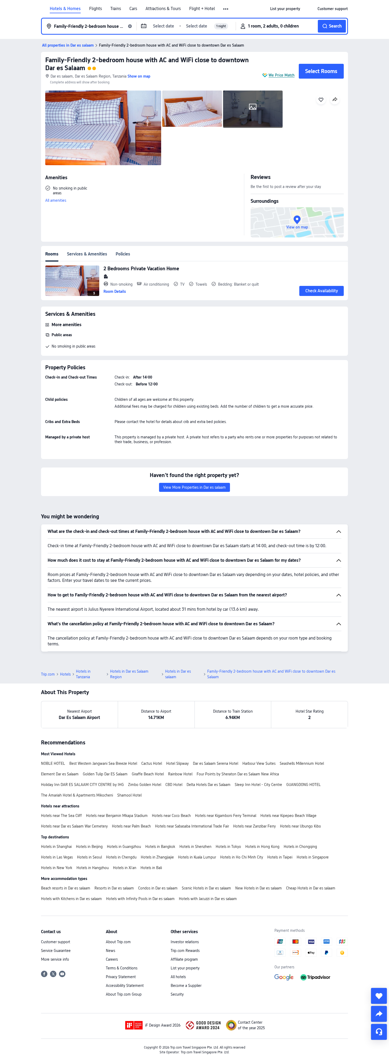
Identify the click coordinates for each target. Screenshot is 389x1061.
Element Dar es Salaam (60, 774)
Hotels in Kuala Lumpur (197, 857)
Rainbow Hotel (180, 774)
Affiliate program (184, 959)
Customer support (55, 942)
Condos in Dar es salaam (158, 888)
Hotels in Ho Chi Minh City (241, 857)
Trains (115, 8)
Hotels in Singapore (313, 857)
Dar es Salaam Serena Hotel (215, 763)
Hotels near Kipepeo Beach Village (288, 815)
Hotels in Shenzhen (195, 846)
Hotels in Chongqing (300, 846)
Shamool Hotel (129, 795)
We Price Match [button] (282, 75)
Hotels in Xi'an (124, 868)
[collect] (379, 996)
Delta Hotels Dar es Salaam (208, 785)
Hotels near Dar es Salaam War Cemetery (74, 826)
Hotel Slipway (177, 763)
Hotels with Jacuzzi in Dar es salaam (208, 899)
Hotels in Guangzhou (124, 846)
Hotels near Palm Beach (131, 826)
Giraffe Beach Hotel (148, 774)
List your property (185, 968)
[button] (226, 9)
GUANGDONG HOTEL (303, 785)
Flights (95, 8)
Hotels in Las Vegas (57, 857)
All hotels (178, 977)
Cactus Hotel (151, 763)
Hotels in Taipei (279, 857)
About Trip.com (118, 942)
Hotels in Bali (151, 868)
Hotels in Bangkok (160, 846)
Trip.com (48, 674)
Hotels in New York (56, 868)
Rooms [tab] (51, 254)
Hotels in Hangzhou (92, 868)
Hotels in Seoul (89, 857)
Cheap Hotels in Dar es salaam (310, 888)
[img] (103, 128)
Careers (112, 959)
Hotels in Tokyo (228, 846)
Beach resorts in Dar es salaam (65, 888)
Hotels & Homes (65, 8)
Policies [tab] (123, 254)
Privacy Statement (121, 977)
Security (177, 994)
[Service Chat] (379, 1032)
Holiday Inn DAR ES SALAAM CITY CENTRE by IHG (82, 785)
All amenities (55, 200)
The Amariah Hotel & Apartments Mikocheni (77, 795)
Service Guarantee (56, 950)
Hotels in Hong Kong (262, 846)
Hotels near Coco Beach (171, 815)
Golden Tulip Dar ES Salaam (105, 774)
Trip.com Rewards (185, 950)
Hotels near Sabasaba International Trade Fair (192, 826)
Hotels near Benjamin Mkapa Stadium (117, 815)
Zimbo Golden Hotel (144, 785)
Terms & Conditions (121, 968)
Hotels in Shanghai (56, 846)
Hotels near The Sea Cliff (61, 815)
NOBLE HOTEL (53, 763)
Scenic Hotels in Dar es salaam (206, 888)
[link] (285, 8)
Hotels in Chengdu (121, 857)
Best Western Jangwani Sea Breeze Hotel (103, 763)
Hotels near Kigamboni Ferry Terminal (225, 815)
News (110, 950)
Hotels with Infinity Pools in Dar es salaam (140, 899)
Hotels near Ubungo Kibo (300, 826)
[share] (379, 1014)
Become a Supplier (186, 985)
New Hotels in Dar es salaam (258, 888)
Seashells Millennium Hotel (302, 763)
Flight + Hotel (202, 8)
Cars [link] (133, 8)
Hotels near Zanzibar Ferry (254, 826)
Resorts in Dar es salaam (114, 888)
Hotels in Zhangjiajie (157, 857)
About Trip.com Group (124, 994)
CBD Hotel (173, 785)
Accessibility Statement (125, 985)
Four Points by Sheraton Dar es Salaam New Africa (238, 774)
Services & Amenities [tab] (87, 254)
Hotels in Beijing (89, 846)
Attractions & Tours (163, 8)
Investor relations (185, 942)
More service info (55, 959)
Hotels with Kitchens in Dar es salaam (71, 899)
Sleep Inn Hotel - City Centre (258, 785)
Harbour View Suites (258, 763)
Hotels (65, 674)
